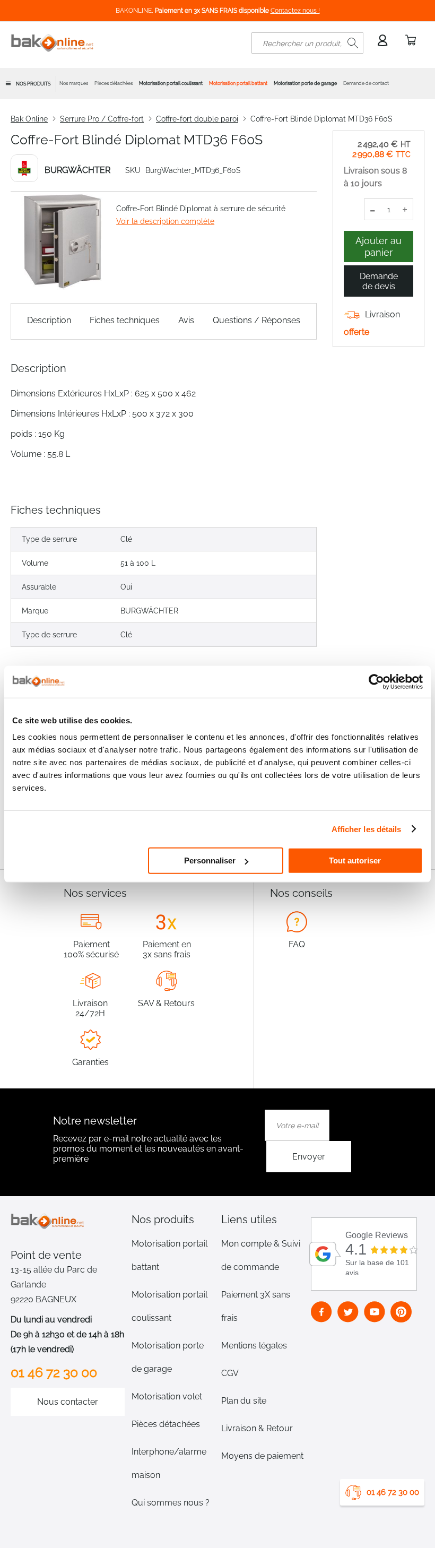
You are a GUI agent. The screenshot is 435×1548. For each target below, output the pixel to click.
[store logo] (52, 43)
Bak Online (29, 119)
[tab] (173, 1219)
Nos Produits (33, 84)
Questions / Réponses (256, 320)
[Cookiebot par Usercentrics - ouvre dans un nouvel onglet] (376, 681)
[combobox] (307, 43)
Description (49, 320)
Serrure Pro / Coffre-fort (102, 119)
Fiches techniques (125, 320)
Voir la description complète (165, 221)
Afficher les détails (367, 828)
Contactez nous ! (295, 10)
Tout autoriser (355, 860)
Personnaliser (210, 860)
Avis (186, 320)
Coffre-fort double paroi (197, 119)
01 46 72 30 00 (393, 1492)
